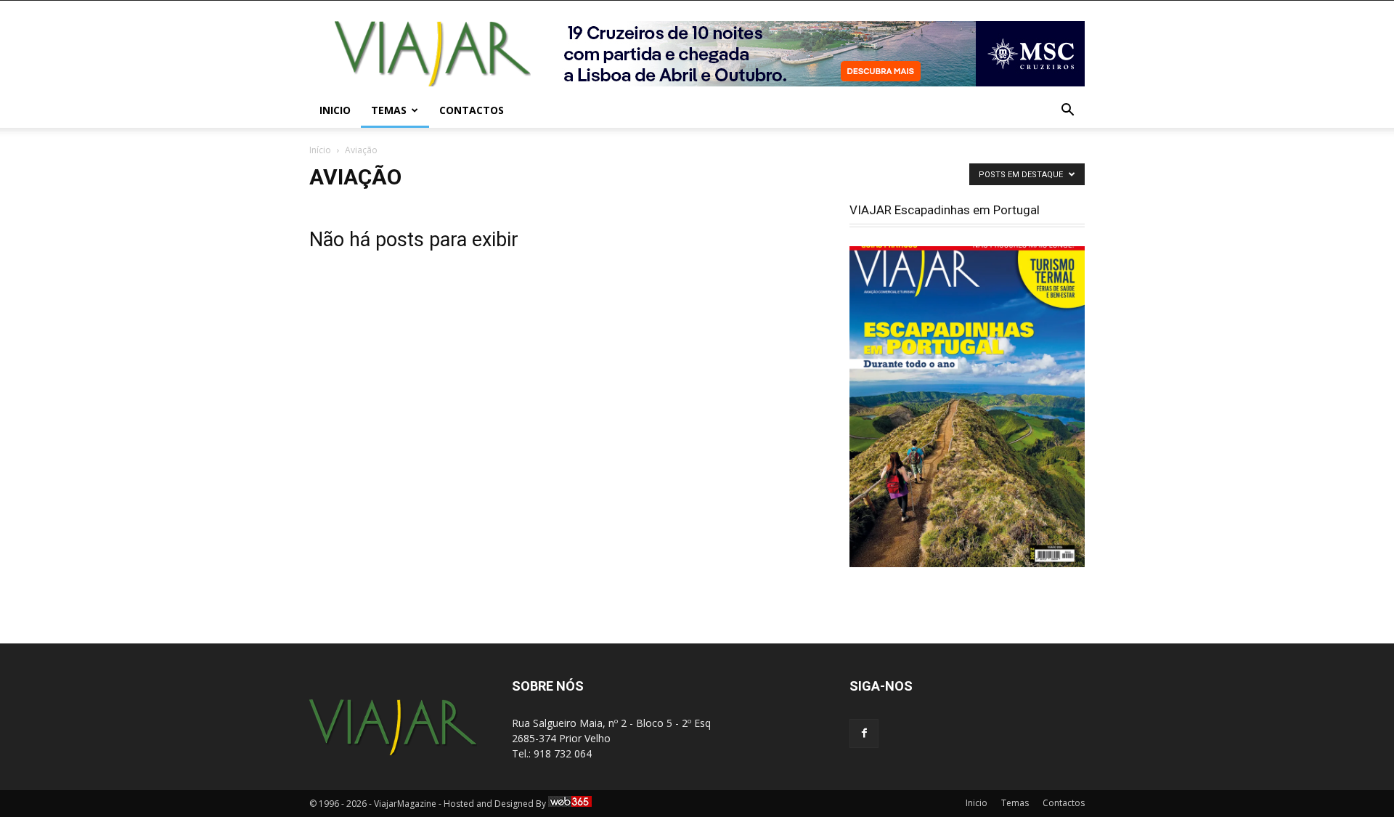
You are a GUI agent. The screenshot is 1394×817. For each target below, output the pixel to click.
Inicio (335, 110)
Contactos (471, 110)
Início (320, 150)
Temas (389, 110)
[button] (1067, 111)
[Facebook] (864, 733)
